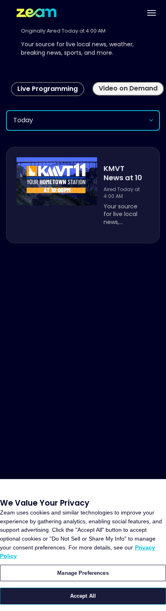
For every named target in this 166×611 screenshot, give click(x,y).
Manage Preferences (82, 573)
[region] (83, 545)
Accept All (83, 596)
